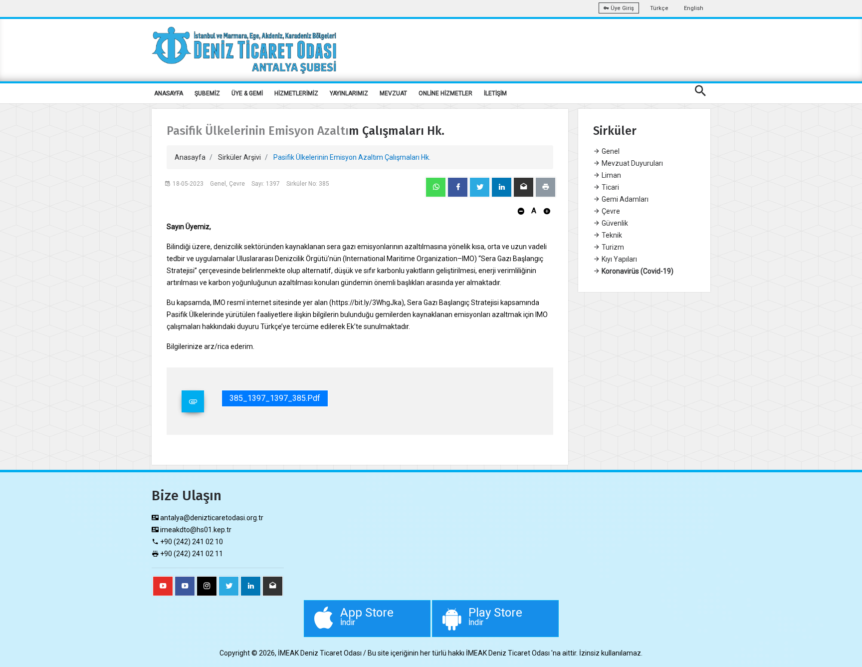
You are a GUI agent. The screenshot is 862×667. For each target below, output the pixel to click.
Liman (610, 175)
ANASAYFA (168, 93)
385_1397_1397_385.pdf (274, 398)
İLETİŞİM (495, 93)
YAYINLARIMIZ (349, 93)
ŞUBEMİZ (207, 93)
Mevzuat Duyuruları (631, 163)
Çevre (610, 211)
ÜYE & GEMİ (247, 93)
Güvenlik (614, 223)
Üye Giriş (621, 8)
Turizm (612, 247)
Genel (610, 151)
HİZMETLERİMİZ (296, 93)
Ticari (609, 187)
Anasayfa (190, 157)
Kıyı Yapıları (618, 259)
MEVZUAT (393, 93)
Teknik (611, 235)
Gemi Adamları (624, 199)
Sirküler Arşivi (239, 157)
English (693, 8)
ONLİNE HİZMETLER (445, 93)
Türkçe (659, 8)
